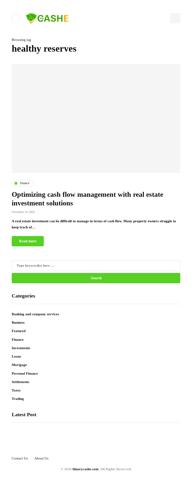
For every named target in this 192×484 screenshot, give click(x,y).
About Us (41, 458)
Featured (19, 331)
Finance (18, 339)
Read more (28, 241)
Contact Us (20, 458)
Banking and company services (35, 314)
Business (18, 322)
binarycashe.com (86, 469)
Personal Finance (25, 373)
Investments (21, 348)
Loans (16, 356)
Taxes (16, 390)
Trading (18, 399)
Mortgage (19, 365)
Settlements (20, 382)
